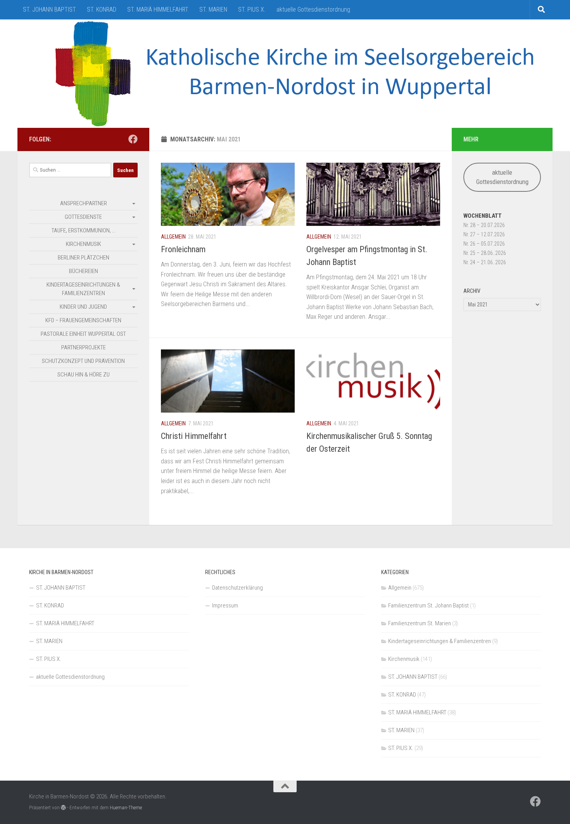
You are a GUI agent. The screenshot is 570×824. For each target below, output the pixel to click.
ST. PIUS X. (252, 9)
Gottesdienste (83, 216)
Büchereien (83, 271)
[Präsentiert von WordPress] (63, 807)
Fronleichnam (183, 249)
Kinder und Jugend (83, 306)
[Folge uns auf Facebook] (133, 139)
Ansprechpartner (83, 203)
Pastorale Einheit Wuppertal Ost (83, 333)
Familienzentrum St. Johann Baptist (428, 605)
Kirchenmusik (83, 244)
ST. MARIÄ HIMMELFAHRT (157, 9)
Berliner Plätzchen (83, 257)
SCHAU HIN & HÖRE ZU (83, 374)
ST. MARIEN (213, 9)
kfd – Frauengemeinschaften (83, 320)
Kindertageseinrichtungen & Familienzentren (83, 289)
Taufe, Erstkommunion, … (84, 230)
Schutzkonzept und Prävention (83, 361)
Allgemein (173, 237)
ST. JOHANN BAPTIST (49, 9)
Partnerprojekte (83, 347)
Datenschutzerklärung (237, 587)
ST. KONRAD (101, 9)
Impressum (225, 605)
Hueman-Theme (126, 807)
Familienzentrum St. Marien (419, 623)
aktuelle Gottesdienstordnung (313, 9)
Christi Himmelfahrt (193, 436)
